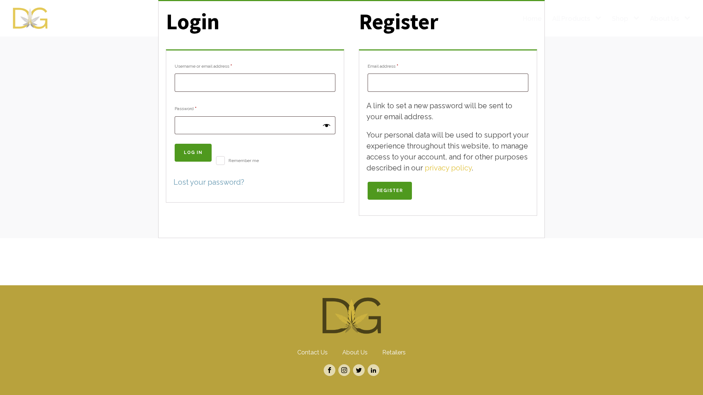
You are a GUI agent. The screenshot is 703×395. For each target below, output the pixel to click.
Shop (620, 18)
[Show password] (326, 125)
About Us (664, 18)
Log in (193, 152)
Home (532, 18)
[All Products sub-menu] (599, 18)
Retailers (394, 352)
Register (390, 190)
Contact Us (312, 352)
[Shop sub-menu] (637, 18)
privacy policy (448, 167)
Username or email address (212, 66)
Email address (392, 66)
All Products (571, 18)
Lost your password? (209, 182)
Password (195, 108)
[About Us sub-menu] (688, 18)
